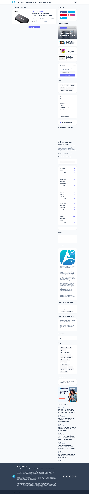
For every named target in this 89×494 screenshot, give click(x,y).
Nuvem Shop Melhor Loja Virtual (66, 311)
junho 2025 (67, 190)
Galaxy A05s (61, 441)
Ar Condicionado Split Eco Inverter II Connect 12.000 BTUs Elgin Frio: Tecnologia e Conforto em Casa (67, 410)
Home (18, 2)
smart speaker (69, 90)
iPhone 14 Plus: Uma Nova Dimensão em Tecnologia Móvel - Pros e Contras (70, 50)
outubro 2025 (67, 181)
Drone (63, 357)
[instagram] (71, 15)
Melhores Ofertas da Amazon (66, 306)
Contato (51, 2)
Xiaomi (62, 90)
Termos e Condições (72, 491)
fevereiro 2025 (67, 198)
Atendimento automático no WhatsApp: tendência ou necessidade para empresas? (66, 455)
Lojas (22, 2)
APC (62, 347)
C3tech (63, 354)
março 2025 (67, 196)
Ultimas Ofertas (70, 87)
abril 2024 (67, 216)
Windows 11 (65, 432)
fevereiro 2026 (67, 172)
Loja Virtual (62, 111)
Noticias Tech (65, 423)
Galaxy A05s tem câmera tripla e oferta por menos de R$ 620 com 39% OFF (67, 437)
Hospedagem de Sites (31, 2)
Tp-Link (72, 85)
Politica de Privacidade (62, 491)
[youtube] (63, 15)
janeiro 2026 (67, 174)
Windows (60, 432)
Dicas (67, 414)
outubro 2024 (67, 205)
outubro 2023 (67, 218)
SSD (62, 85)
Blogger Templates (21, 491)
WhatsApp (71, 459)
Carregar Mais (33, 27)
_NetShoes (62, 105)
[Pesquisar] (75, 2)
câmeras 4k (64, 371)
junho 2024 (67, 214)
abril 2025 (67, 194)
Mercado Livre (65, 359)
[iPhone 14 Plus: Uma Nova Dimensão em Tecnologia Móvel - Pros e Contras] (62, 50)
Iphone (62, 450)
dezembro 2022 (67, 222)
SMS (70, 366)
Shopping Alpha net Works (50, 491)
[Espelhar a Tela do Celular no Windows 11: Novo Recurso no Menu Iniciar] (62, 43)
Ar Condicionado (62, 414)
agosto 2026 (67, 168)
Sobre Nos (62, 238)
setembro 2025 (67, 183)
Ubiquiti (62, 87)
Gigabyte (69, 357)
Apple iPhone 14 (65, 352)
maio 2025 (67, 192)
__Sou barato (62, 103)
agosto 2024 (67, 209)
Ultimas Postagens (43, 2)
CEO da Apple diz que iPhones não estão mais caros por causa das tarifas (66, 446)
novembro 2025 (67, 179)
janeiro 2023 (67, 220)
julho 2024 (67, 211)
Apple (67, 338)
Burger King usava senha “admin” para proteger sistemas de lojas (66, 419)
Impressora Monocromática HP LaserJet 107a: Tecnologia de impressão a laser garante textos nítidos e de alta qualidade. (70, 57)
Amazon (69, 347)
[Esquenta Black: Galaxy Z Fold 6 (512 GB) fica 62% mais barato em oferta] (67, 139)
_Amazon (61, 98)
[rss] (75, 476)
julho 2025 (67, 187)
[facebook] (63, 12)
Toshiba (66, 85)
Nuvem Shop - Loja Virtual (65, 309)
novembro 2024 (67, 203)
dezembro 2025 (67, 177)
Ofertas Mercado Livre (64, 116)
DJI (69, 354)
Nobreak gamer (65, 364)
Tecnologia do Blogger (66, 122)
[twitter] (71, 12)
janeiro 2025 (67, 201)
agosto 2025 (67, 185)
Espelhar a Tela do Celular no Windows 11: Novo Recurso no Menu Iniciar (70, 42)
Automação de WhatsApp (63, 459)
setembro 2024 (67, 207)
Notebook (63, 366)
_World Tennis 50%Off (64, 107)
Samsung (63, 369)
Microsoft (63, 362)
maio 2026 (67, 170)
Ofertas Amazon (63, 114)
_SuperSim (62, 101)
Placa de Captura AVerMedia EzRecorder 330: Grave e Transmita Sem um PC (42, 15)
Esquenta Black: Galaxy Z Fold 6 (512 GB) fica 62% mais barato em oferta (67, 142)
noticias (60, 423)
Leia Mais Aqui (66, 328)
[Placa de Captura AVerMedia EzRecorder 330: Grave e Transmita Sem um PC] (21, 16)
